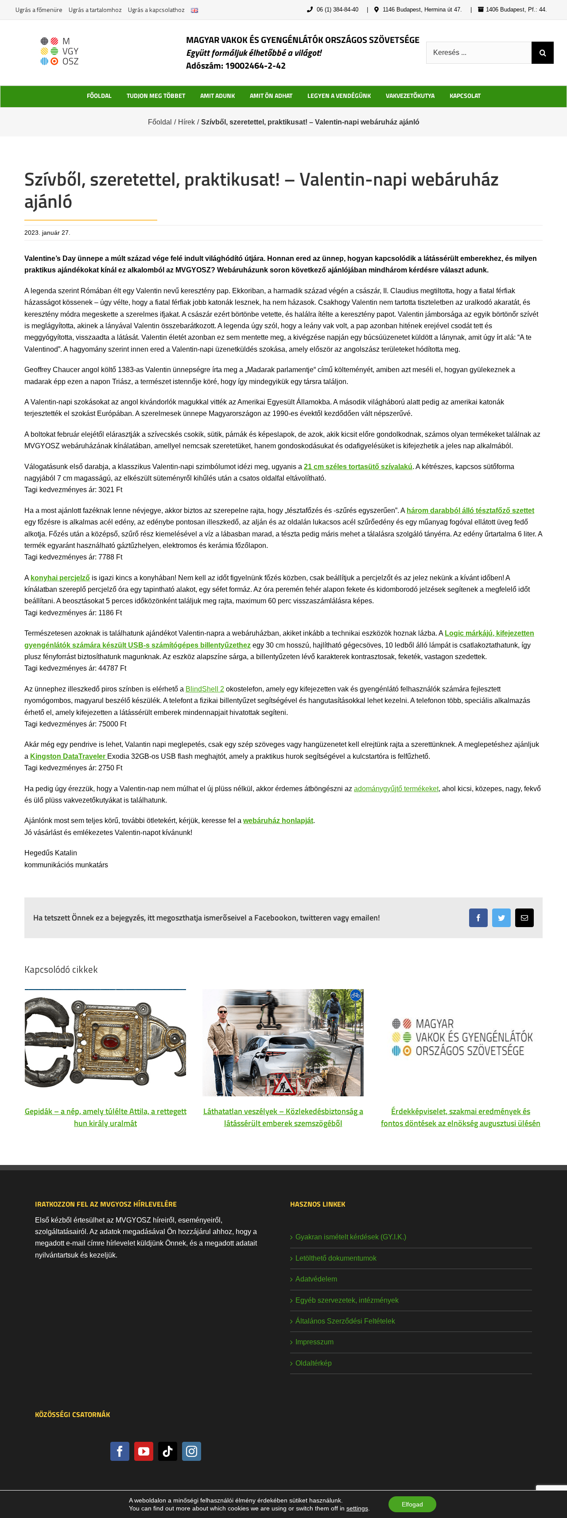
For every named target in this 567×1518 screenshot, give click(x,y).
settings (357, 1508)
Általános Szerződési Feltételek (345, 1321)
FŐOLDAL (99, 95)
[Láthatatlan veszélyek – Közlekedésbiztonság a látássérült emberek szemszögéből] (283, 1042)
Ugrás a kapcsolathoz (156, 9)
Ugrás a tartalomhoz (95, 9)
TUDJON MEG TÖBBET (156, 95)
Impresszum (314, 1342)
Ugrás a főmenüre (39, 9)
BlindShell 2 (205, 689)
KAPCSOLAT (465, 95)
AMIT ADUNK (217, 95)
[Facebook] (119, 1451)
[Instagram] (191, 1451)
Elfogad (412, 1504)
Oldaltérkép (313, 1363)
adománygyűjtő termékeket (396, 788)
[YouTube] (143, 1451)
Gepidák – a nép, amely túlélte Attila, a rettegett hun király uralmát (105, 1117)
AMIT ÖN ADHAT (271, 95)
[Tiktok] (167, 1451)
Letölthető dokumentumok (336, 1258)
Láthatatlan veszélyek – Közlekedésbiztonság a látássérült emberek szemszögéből (283, 1117)
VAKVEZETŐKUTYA (410, 95)
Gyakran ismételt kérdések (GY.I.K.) (350, 1237)
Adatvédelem (316, 1279)
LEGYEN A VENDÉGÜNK (339, 95)
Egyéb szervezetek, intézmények (347, 1300)
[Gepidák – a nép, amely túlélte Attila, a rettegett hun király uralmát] (105, 1042)
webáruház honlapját (278, 820)
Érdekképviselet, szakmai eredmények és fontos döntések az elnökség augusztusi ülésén (460, 1117)
